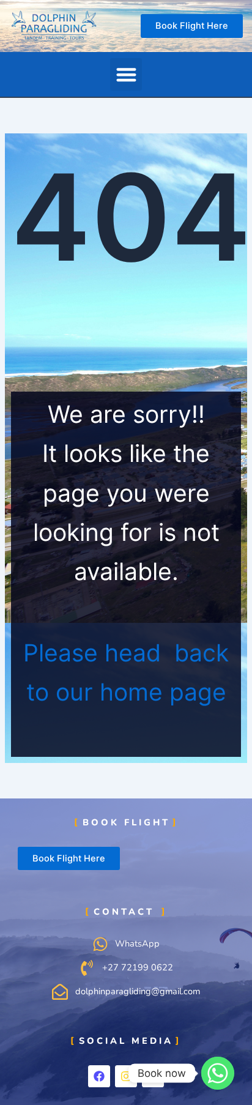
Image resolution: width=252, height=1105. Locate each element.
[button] (126, 74)
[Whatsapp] (217, 1073)
